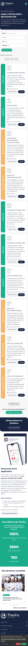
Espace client (4, 622)
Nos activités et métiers (6, 625)
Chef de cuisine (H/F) (15, 343)
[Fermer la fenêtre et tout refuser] (27, 636)
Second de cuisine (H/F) (16, 210)
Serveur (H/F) (12, 105)
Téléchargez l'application (9, 513)
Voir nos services (14, 427)
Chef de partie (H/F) (14, 276)
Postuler (21, 91)
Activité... (5, 37)
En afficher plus (14, 404)
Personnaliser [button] (4, 644)
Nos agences (4, 629)
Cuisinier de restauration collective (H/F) (13, 140)
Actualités (3, 633)
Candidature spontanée (14, 412)
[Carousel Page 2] (12, 605)
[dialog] (14, 640)
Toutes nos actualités (19, 608)
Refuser (18, 644)
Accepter (23, 644)
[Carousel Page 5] (16, 605)
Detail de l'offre (12, 91)
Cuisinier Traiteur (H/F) (16, 73)
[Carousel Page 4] (15, 605)
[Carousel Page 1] (11, 605)
